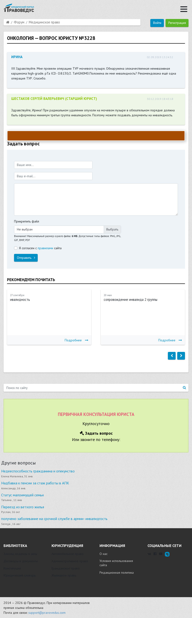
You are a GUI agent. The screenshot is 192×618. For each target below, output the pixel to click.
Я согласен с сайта (40, 248)
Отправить (24, 258)
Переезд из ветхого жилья (22, 507)
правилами (45, 248)
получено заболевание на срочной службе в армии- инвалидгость (54, 518)
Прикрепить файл (26, 221)
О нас (103, 554)
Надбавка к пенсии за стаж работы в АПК (35, 483)
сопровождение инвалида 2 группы (130, 299)
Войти (157, 23)
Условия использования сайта (116, 563)
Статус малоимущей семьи (22, 495)
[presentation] (172, 356)
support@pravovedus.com (47, 612)
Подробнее (73, 340)
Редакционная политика (117, 572)
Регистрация (177, 23)
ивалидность (20, 299)
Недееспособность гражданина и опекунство (38, 471)
